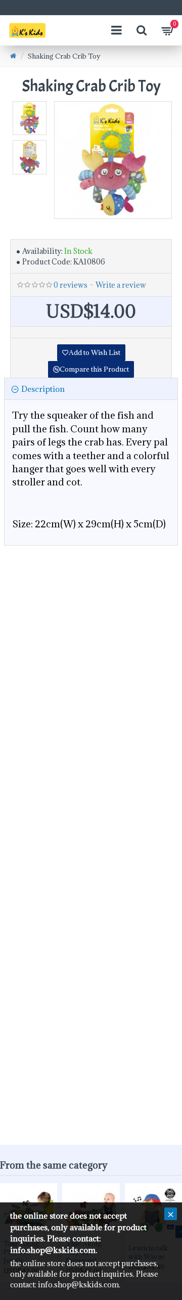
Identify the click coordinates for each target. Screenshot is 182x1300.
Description (43, 389)
